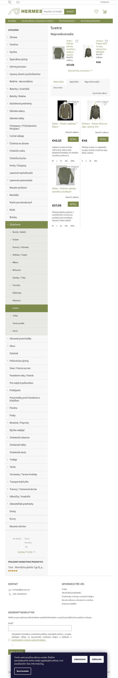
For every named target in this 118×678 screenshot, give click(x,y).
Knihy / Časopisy (18, 165)
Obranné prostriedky (20, 338)
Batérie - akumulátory (21, 81)
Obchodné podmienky (71, 592)
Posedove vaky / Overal (22, 375)
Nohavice (17, 270)
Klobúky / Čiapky (20, 254)
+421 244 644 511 (20, 594)
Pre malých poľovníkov (21, 383)
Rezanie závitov (18, 526)
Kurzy (13, 519)
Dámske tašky (17, 118)
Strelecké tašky (18, 445)
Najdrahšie (74, 81)
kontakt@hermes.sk (21, 589)
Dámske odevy (17, 111)
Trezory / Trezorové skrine (23, 489)
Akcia (27, 538)
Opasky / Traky (19, 277)
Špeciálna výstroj (18, 59)
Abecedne (58, 87)
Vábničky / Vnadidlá (20, 496)
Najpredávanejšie (92, 81)
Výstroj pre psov (18, 66)
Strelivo (14, 44)
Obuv (12, 346)
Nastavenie (23, 671)
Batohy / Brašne (18, 96)
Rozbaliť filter (25, 552)
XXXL (73, 161)
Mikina (15, 262)
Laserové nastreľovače (21, 173)
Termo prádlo (18, 323)
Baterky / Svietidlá (19, 89)
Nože (12, 210)
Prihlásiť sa (17, 652)
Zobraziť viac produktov (79, 70)
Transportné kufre (19, 482)
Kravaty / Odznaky (21, 247)
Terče (13, 467)
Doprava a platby (69, 603)
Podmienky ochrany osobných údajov (78, 596)
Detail (73, 139)
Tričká (15, 315)
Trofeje (13, 459)
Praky (13, 415)
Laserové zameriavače (21, 180)
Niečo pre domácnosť (21, 202)
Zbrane (13, 37)
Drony (13, 511)
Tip (26, 546)
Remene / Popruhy (19, 423)
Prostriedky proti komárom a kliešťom (25, 399)
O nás (64, 589)
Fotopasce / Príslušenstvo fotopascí (23, 127)
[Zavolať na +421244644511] (12, 2)
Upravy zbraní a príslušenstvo (25, 74)
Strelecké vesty (18, 452)
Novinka (28, 542)
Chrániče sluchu (18, 158)
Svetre (16, 308)
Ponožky (16, 285)
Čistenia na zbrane (19, 143)
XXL (66, 161)
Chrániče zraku (17, 151)
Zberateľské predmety (21, 504)
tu (42, 663)
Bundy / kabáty (19, 232)
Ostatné (14, 353)
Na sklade (17, 538)
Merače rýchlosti (18, 188)
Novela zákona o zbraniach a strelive (77, 600)
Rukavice (17, 300)
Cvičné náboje (17, 136)
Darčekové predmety (21, 103)
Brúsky (13, 217)
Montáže (14, 195)
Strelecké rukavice (19, 437)
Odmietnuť (79, 659)
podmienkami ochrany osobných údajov (29, 640)
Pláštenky (17, 292)
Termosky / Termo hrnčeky (23, 474)
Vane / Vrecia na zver (20, 368)
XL (61, 161)
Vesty (15, 331)
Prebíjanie (15, 390)
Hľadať (70, 11)
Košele (16, 239)
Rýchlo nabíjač (17, 430)
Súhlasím (97, 659)
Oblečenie (15, 224)
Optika (13, 52)
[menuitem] (12, 21)
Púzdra (13, 408)
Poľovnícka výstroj (19, 361)
